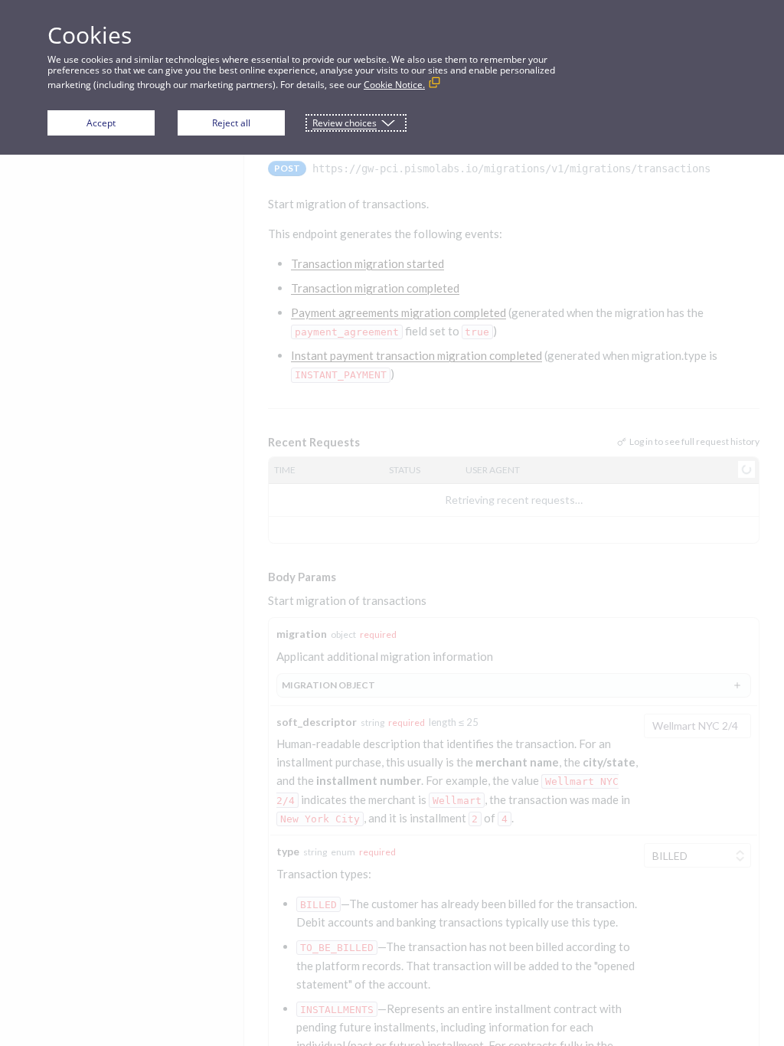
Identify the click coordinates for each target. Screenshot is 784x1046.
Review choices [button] (344, 122)
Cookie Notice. (394, 84)
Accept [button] (101, 122)
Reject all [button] (231, 122)
